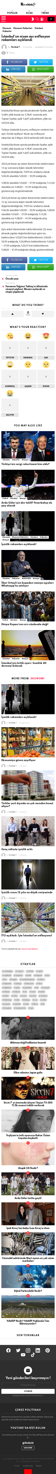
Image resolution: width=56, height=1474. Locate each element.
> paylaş (51, 19)
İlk (43, 1004)
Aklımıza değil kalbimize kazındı (28, 1043)
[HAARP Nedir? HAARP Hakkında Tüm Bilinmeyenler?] (28, 1306)
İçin (31, 1008)
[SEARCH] (37, 19)
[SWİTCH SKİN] (32, 19)
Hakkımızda (28, 1466)
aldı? (40, 971)
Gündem (6, 460)
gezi (18, 988)
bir (5, 979)
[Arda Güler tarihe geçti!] (28, 1183)
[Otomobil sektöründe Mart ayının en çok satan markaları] (28, 1243)
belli (29, 975)
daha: (41, 979)
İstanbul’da (20, 1008)
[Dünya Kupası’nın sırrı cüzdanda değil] (28, 606)
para (24, 996)
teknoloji (7, 1000)
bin (48, 975)
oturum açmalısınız (29, 949)
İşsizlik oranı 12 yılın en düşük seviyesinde (26, 892)
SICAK (29, 13)
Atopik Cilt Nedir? (28, 1168)
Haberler (16, 460)
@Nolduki (27, 1443)
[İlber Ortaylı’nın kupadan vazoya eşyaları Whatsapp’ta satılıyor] (28, 565)
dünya (18, 983)
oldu (15, 996)
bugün (14, 979)
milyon (17, 992)
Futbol (5, 498)
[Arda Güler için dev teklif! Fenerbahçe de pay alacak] (28, 485)
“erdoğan (8, 971)
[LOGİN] (41, 19)
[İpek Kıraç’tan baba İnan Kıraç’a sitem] (28, 1213)
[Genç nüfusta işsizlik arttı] (28, 831)
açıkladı (7, 975)
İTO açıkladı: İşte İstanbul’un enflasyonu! (26, 935)
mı (26, 992)
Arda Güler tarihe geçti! (28, 1198)
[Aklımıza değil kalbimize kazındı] (28, 1028)
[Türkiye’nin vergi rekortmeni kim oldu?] (28, 446)
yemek (17, 1004)
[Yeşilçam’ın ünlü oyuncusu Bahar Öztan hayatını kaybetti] (28, 1121)
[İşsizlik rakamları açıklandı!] (28, 526)
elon (40, 983)
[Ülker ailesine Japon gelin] (28, 1058)
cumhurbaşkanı (28, 979)
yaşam (7, 1004)
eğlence (7, 988)
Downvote (43, 314)
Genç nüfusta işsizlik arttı (16, 849)
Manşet (25, 460)
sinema (44, 996)
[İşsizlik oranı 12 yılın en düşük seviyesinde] (28, 874)
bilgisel (39, 975)
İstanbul (7, 1008)
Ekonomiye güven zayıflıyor (18, 760)
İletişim (39, 1466)
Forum (17, 1466)
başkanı (19, 975)
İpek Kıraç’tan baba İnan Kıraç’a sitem (28, 1228)
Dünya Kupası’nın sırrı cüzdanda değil (24, 624)
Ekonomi (6, 537)
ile (37, 988)
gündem (27, 988)
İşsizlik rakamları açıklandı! (18, 544)
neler (6, 996)
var (35, 1000)
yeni (27, 1004)
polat (33, 996)
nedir (42, 992)
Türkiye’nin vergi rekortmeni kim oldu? (25, 464)
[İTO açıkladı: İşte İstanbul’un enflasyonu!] (28, 917)
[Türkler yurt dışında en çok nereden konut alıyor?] (28, 785)
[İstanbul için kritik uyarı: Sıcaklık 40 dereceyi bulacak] (28, 645)
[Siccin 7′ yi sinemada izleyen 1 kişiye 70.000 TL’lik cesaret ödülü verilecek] (28, 1088)
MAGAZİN (26, 578)
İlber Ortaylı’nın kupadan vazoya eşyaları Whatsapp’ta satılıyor (27, 584)
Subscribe (28, 1448)
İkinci (35, 1004)
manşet (46, 988)
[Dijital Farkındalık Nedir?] (28, 1276)
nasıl (33, 992)
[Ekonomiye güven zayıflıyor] (28, 742)
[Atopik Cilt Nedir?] (28, 1153)
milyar (6, 992)
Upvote (12, 314)
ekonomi (29, 983)
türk (17, 1000)
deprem (7, 983)
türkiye (26, 1000)
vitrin (44, 1000)
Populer (12, 13)
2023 (30, 971)
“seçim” (20, 971)
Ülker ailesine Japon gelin (28, 1073)
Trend (45, 13)
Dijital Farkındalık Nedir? (28, 1291)
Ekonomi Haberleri (20, 537)
